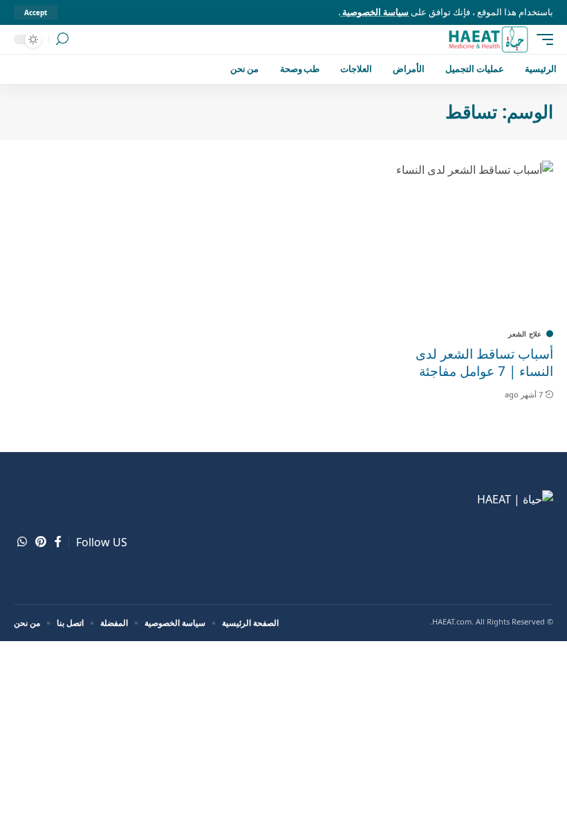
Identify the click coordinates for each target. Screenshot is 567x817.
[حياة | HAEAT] (488, 39)
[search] (62, 39)
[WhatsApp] (22, 541)
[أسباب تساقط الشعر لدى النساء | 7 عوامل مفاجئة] (472, 241)
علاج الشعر (524, 333)
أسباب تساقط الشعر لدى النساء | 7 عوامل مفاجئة (484, 362)
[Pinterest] (41, 541)
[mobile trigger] (541, 39)
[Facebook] (58, 541)
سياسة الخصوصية (374, 12)
